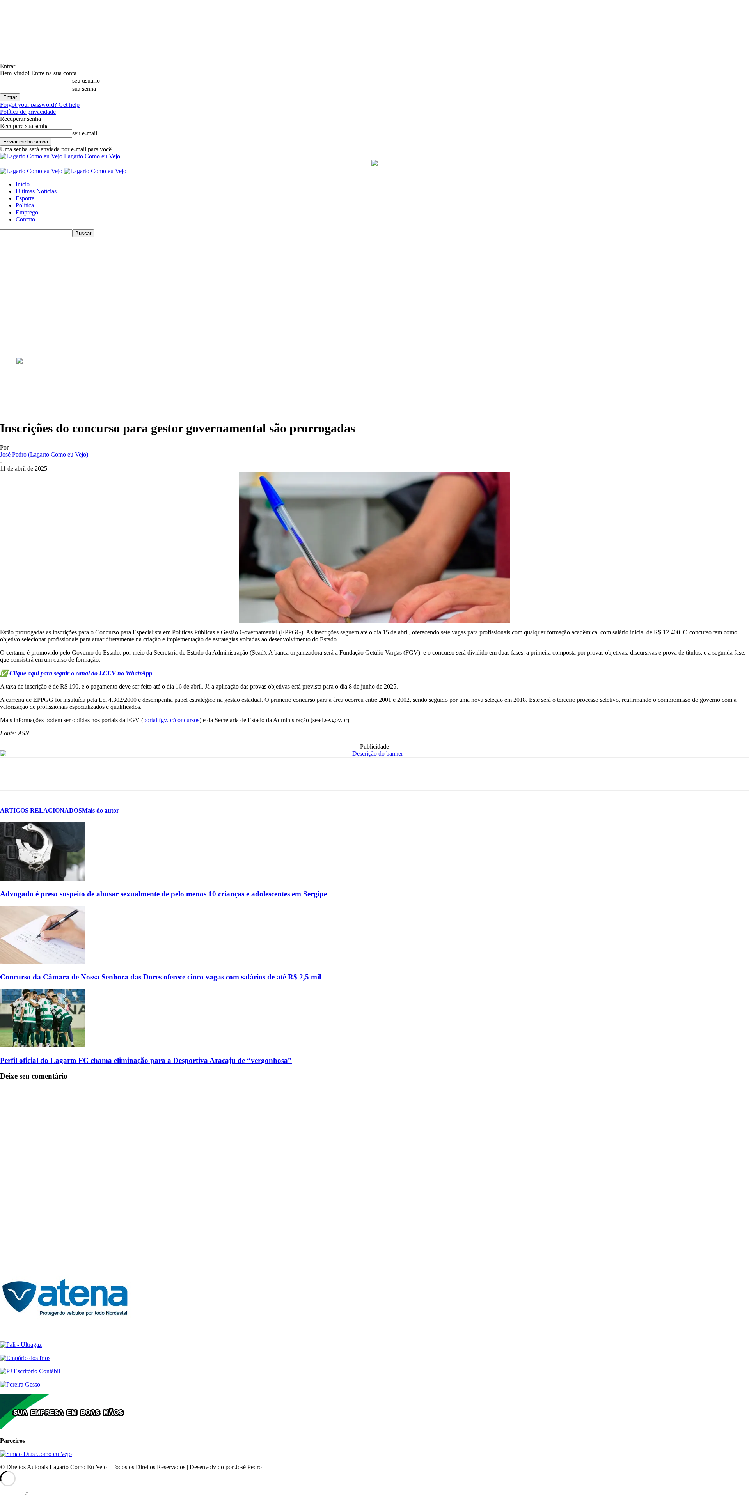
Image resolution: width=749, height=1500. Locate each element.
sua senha (84, 88)
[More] (125, 774)
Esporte (25, 198)
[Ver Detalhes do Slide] (140, 409)
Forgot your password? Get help (40, 104)
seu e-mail (84, 133)
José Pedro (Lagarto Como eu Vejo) (44, 454)
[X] (41, 774)
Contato (25, 219)
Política (25, 205)
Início (23, 184)
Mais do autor (100, 810)
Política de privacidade (28, 111)
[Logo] (32, 171)
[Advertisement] (374, 296)
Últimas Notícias (36, 191)
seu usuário (86, 80)
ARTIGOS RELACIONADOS (41, 810)
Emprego (27, 212)
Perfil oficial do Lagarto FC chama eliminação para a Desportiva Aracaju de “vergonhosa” (146, 1060)
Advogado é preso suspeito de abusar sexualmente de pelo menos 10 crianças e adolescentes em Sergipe (163, 894)
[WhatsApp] (69, 774)
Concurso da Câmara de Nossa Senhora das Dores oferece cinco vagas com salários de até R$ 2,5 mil (160, 977)
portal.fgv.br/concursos (171, 720)
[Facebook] (13, 774)
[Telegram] (97, 774)
